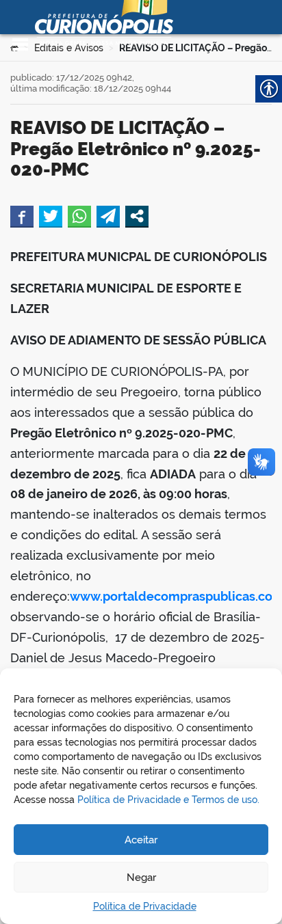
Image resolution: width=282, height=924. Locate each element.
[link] (22, 216)
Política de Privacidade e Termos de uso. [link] (168, 799)
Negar (141, 877)
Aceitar (141, 840)
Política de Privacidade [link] (144, 906)
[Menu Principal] (20, 44)
